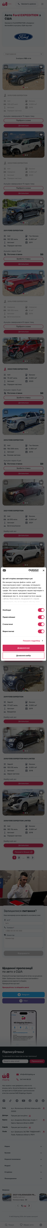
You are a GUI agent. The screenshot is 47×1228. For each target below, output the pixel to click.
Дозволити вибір (23, 655)
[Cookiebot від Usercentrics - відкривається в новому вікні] (29, 570)
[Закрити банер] (43, 570)
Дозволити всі (23, 648)
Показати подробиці (31, 641)
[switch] (41, 617)
